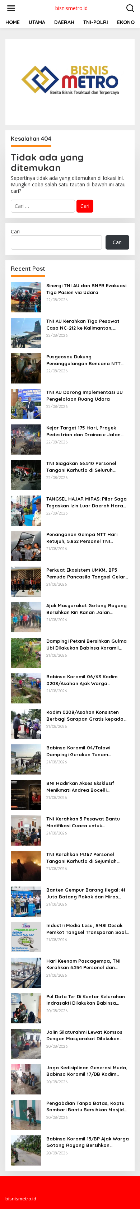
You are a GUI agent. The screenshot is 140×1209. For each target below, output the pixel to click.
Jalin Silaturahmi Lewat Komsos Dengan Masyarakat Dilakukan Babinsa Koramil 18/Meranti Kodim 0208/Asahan (87, 1035)
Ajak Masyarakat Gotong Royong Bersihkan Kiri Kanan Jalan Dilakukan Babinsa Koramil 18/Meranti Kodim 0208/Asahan (86, 609)
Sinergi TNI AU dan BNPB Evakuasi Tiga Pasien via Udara (86, 289)
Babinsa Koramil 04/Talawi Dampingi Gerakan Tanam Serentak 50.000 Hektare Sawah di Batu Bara (85, 751)
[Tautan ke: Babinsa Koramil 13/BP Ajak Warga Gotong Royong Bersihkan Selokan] (26, 1150)
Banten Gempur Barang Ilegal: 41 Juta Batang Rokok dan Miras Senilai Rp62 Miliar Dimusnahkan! (85, 893)
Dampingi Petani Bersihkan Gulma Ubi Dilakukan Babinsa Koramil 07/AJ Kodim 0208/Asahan (86, 644)
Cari (15, 231)
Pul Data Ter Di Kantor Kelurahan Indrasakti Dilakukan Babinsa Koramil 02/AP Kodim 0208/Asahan (85, 1000)
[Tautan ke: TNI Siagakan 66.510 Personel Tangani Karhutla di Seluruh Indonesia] (26, 474)
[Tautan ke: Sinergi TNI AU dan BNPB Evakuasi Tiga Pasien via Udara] (26, 296)
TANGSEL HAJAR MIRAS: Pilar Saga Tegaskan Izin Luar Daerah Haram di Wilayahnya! (86, 502)
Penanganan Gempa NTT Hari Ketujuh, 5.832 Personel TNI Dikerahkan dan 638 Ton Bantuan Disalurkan (85, 537)
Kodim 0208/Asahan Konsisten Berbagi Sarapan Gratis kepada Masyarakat (84, 715)
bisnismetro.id (71, 8)
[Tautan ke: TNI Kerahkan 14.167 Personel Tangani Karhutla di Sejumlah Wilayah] (26, 865)
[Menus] (11, 8)
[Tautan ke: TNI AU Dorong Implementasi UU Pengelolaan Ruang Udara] (26, 403)
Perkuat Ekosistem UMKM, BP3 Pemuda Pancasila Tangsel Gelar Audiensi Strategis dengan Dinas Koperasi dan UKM (85, 573)
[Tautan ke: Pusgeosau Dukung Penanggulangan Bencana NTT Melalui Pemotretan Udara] (26, 367)
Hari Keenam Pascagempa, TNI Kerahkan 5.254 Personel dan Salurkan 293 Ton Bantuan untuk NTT (84, 964)
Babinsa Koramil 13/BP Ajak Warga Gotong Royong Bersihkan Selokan (87, 1142)
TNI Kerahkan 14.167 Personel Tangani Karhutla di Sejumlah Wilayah (81, 857)
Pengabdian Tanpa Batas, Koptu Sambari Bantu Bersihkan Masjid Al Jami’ (85, 1106)
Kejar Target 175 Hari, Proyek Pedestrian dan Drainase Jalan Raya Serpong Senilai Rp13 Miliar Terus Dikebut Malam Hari (85, 431)
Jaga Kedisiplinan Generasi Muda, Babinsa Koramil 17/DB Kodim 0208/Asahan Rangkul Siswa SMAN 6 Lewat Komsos (87, 1071)
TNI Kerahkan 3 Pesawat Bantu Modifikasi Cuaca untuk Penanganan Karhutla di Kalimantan (83, 822)
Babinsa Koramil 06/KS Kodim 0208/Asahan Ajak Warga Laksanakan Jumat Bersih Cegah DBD (85, 680)
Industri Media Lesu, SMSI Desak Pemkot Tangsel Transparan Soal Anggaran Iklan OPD (86, 928)
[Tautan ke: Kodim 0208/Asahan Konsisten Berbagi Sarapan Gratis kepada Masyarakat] (26, 723)
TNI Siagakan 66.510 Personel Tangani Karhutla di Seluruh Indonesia (81, 466)
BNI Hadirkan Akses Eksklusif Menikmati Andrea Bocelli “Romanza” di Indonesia (80, 786)
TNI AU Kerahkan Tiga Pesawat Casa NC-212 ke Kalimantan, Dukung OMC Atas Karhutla (83, 324)
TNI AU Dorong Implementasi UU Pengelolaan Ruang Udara (84, 395)
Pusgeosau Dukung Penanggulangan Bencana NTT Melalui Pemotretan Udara (83, 360)
